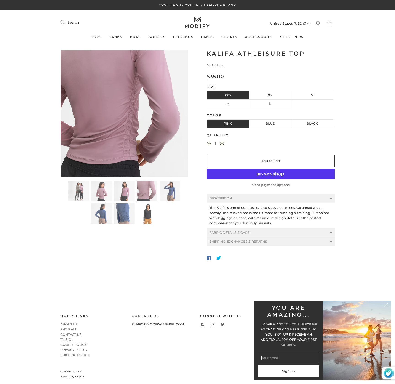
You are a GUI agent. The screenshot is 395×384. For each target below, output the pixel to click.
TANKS (116, 37)
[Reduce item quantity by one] (209, 144)
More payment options (271, 185)
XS (270, 95)
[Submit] (65, 22)
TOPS (96, 37)
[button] (73, 114)
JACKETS (157, 37)
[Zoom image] (124, 114)
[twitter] (223, 325)
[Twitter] (219, 258)
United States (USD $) (288, 23)
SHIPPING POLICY (74, 355)
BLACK (312, 123)
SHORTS (229, 37)
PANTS (207, 37)
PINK (228, 123)
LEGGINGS (183, 37)
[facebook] (203, 325)
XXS (228, 95)
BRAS (135, 37)
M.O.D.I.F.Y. (215, 65)
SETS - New (292, 37)
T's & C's (66, 340)
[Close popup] (386, 306)
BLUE (270, 123)
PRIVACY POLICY (74, 350)
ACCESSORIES (259, 37)
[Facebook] (209, 258)
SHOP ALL (68, 329)
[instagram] (213, 325)
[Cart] (329, 23)
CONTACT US (71, 335)
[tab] (271, 198)
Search (73, 22)
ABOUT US (69, 324)
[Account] (318, 23)
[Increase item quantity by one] (222, 144)
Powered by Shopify (72, 376)
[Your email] (288, 358)
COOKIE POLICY (73, 345)
